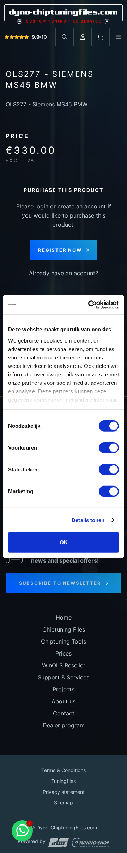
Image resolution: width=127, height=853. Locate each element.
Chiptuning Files (63, 629)
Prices (63, 653)
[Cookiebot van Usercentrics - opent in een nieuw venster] (89, 304)
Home (64, 617)
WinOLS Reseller (63, 665)
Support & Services (63, 677)
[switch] (109, 447)
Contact (63, 713)
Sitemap (63, 802)
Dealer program (64, 725)
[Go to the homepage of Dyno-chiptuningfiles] (63, 13)
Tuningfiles (63, 781)
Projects (63, 689)
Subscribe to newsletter (60, 583)
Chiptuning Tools (63, 641)
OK (64, 542)
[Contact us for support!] (22, 830)
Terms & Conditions (63, 770)
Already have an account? (63, 273)
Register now (60, 250)
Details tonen (88, 520)
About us (63, 701)
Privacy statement (64, 792)
